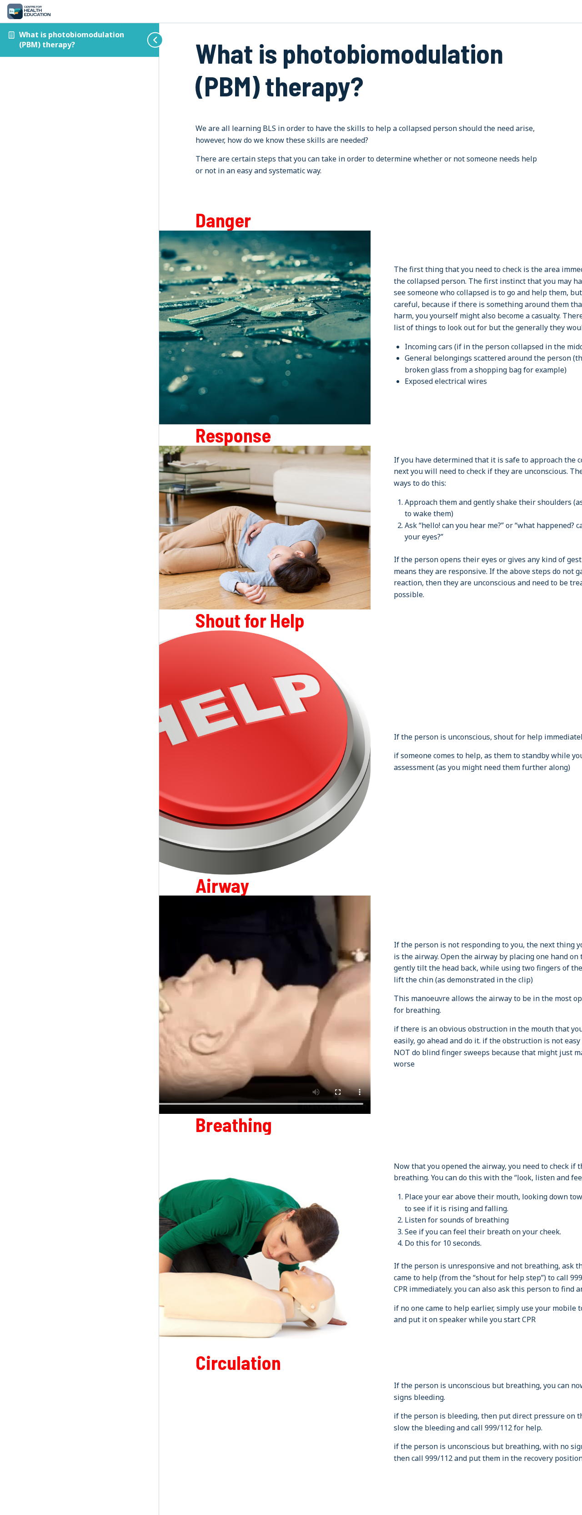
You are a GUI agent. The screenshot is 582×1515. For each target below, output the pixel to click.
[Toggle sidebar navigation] (147, 40)
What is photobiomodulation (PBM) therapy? (71, 40)
